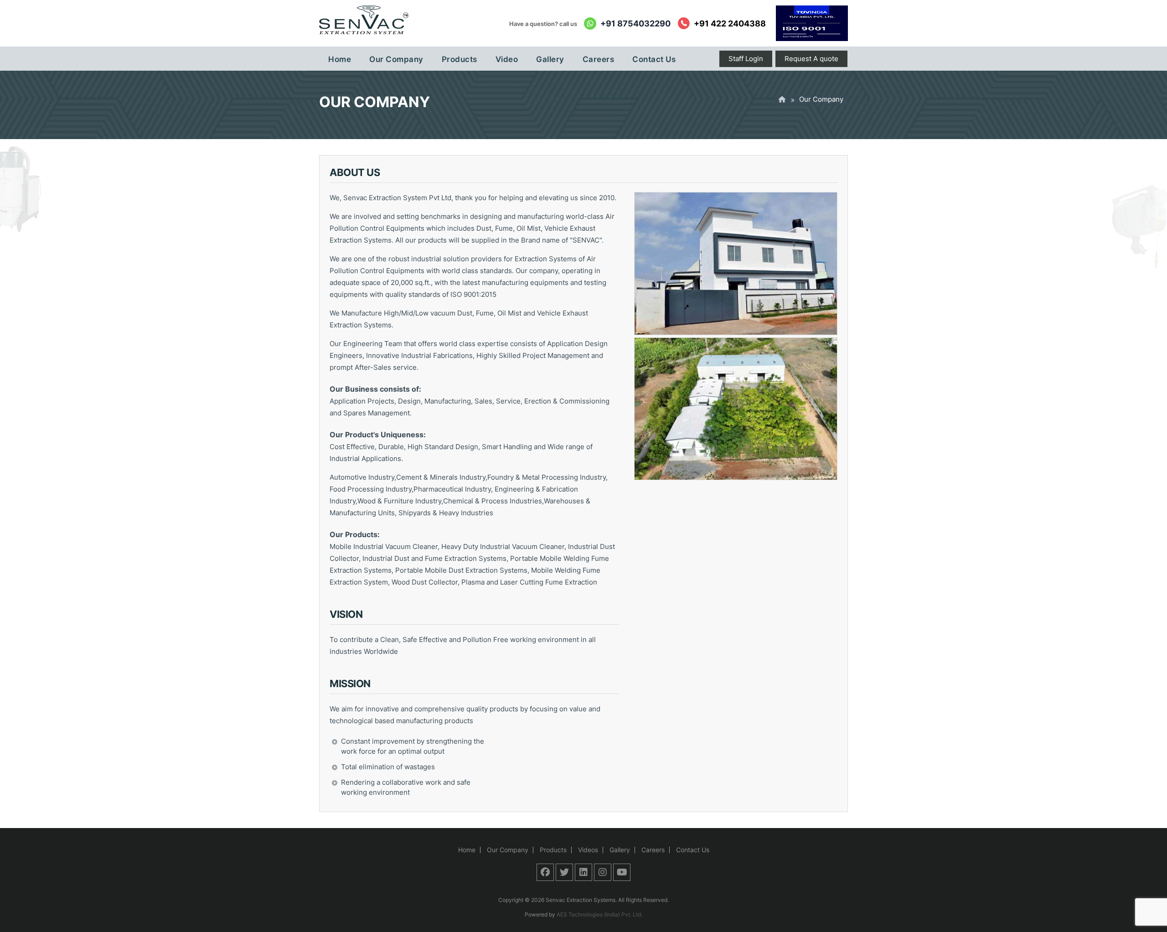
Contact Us (692, 850)
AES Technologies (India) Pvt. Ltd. (599, 914)
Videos (588, 850)
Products (553, 850)
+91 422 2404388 (730, 23)
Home (466, 850)
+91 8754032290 (635, 23)
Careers (653, 850)
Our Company (507, 850)
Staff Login (745, 58)
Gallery (619, 850)
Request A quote (811, 58)
